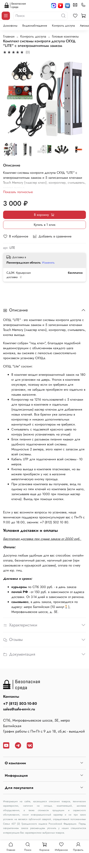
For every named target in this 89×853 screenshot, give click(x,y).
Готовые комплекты (65, 36)
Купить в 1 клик (44, 224)
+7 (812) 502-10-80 (20, 703)
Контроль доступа (63, 25)
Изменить (48, 262)
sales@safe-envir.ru (19, 709)
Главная (8, 36)
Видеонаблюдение (34, 25)
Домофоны (10, 25)
